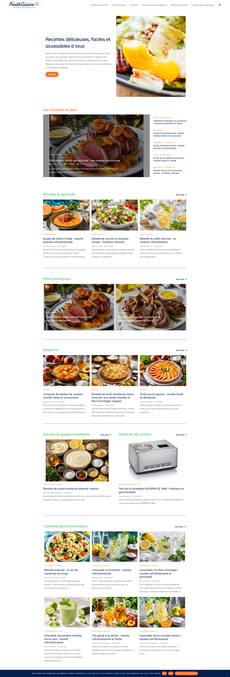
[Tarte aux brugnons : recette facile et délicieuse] (163, 370)
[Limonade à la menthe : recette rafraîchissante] (115, 546)
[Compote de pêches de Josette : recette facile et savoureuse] (66, 370)
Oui (164, 673)
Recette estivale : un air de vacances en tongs (61, 571)
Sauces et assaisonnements (154, 5)
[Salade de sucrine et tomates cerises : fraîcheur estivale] (115, 214)
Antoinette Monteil (146, 246)
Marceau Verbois (56, 164)
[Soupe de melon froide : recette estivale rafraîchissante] (66, 214)
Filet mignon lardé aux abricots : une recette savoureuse (84, 160)
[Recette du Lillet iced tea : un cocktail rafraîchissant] (163, 214)
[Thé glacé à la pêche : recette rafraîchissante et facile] (115, 612)
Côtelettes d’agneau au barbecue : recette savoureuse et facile (170, 122)
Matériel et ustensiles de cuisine (130, 484)
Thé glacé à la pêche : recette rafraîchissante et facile (110, 637)
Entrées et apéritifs (99, 5)
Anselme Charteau (49, 246)
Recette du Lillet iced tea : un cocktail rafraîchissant (158, 240)
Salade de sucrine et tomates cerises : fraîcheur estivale (167, 171)
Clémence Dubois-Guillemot (127, 325)
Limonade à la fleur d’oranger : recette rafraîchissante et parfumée (159, 573)
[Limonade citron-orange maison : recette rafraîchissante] (162, 612)
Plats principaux (119, 5)
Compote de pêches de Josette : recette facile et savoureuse (169, 134)
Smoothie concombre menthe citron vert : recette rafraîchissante (63, 639)
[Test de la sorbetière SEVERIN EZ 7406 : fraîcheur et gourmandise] (153, 460)
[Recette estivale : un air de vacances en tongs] (67, 546)
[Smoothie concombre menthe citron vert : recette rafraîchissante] (67, 612)
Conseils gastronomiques (203, 5)
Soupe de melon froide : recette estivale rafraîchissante (168, 146)
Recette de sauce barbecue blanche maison (70, 488)
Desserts (134, 5)
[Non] (227, 673)
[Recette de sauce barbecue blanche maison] (77, 460)
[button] (220, 5)
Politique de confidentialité (186, 673)
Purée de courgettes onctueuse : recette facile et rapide (169, 159)
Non (170, 673)
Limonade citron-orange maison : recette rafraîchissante (160, 637)
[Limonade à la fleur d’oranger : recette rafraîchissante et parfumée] (162, 546)
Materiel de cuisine (179, 5)
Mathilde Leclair (48, 402)
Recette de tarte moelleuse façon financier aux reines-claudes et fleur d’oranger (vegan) (113, 397)
